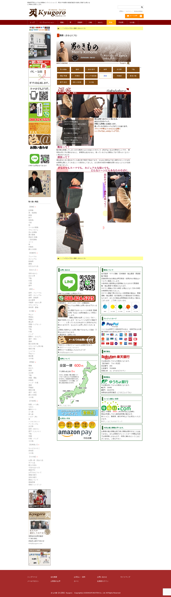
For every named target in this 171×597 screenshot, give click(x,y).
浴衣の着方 (32, 477)
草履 (30, 327)
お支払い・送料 (79, 577)
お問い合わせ (102, 577)
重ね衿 (30, 322)
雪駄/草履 (63, 76)
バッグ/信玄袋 (91, 76)
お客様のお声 (55, 581)
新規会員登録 (138, 11)
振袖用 (30, 261)
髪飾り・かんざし (35, 336)
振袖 (30, 215)
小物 (91, 22)
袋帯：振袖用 (33, 298)
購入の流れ (32, 465)
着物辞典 (31, 482)
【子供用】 (33, 401)
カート (76, 581)
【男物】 (32, 362)
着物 (62, 22)
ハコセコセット (34, 421)
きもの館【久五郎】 (59, 13)
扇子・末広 (32, 339)
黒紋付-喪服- (33, 237)
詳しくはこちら (65, 405)
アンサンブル (33, 424)
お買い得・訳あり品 (35, 460)
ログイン (129, 11)
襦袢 (77, 69)
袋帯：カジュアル (35, 295)
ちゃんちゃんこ (34, 448)
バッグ (30, 334)
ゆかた (101, 22)
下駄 (133, 69)
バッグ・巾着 (33, 383)
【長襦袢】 (33, 253)
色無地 (30, 220)
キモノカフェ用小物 (35, 346)
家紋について (33, 480)
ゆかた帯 (31, 276)
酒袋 (105, 76)
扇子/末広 (63, 82)
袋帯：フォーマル (35, 293)
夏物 (30, 264)
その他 (132, 22)
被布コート (32, 409)
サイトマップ (125, 577)
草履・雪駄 (32, 378)
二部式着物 (32, 239)
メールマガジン (33, 581)
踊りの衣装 (77, 82)
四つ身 (30, 414)
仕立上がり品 (33, 266)
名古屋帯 (31, 300)
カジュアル (32, 259)
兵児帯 (119, 69)
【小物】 (32, 311)
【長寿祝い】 (33, 445)
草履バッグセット (35, 324)
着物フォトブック (35, 485)
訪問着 (30, 210)
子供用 (121, 22)
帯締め (30, 317)
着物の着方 (32, 475)
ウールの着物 (33, 227)
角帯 (105, 69)
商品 (66, 28)
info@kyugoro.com (66, 352)
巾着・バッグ (33, 438)
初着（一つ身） (34, 404)
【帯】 (31, 289)
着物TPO (31, 470)
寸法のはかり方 (34, 467)
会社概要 (54, 577)
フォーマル (32, 256)
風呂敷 (30, 356)
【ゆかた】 (33, 270)
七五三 (30, 407)
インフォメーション (47, 22)
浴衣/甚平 (91, 69)
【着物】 (32, 207)
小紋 (30, 222)
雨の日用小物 (33, 344)
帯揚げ (30, 319)
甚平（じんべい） (35, 431)
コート (30, 242)
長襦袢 (80, 22)
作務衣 (77, 76)
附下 (30, 218)
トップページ (32, 577)
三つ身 (30, 412)
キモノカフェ (33, 230)
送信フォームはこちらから (69, 347)
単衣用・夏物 (33, 307)
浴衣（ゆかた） (34, 429)
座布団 (30, 451)
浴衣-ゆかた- (33, 273)
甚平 (30, 285)
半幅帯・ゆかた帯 (35, 302)
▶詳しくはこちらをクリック (111, 421)
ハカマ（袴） (33, 417)
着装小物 (133, 76)
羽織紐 (119, 76)
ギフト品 (31, 463)
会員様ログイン (103, 581)
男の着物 (63, 69)
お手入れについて (35, 472)
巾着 (30, 281)
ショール (31, 351)
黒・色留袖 (32, 213)
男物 (111, 22)
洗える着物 (32, 232)
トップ (32, 22)
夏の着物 (31, 235)
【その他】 (33, 457)
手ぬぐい (31, 353)
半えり (30, 314)
